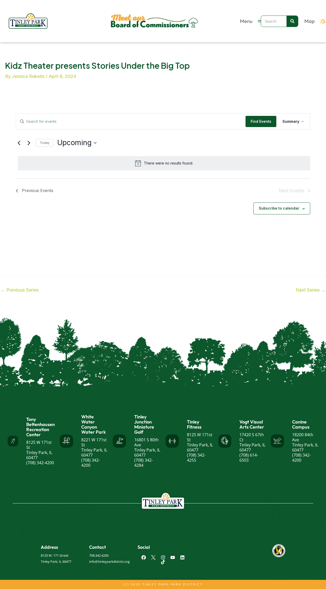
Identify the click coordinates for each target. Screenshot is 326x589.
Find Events (261, 121)
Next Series (310, 290)
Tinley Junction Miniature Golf (144, 424)
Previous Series (20, 290)
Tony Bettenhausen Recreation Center (40, 426)
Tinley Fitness (194, 424)
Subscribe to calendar (279, 208)
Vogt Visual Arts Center (251, 424)
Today (44, 143)
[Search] (292, 21)
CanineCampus (300, 424)
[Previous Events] (19, 143)
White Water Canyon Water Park (93, 424)
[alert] (164, 163)
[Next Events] (29, 143)
